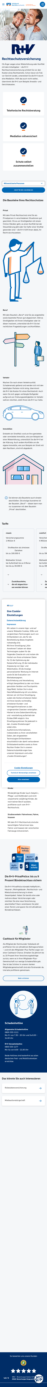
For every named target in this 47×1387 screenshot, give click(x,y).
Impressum (11, 624)
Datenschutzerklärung (16, 620)
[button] (18, 574)
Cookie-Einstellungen (23, 768)
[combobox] (23, 183)
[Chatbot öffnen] (38, 1378)
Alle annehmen (23, 779)
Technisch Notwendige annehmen (23, 773)
